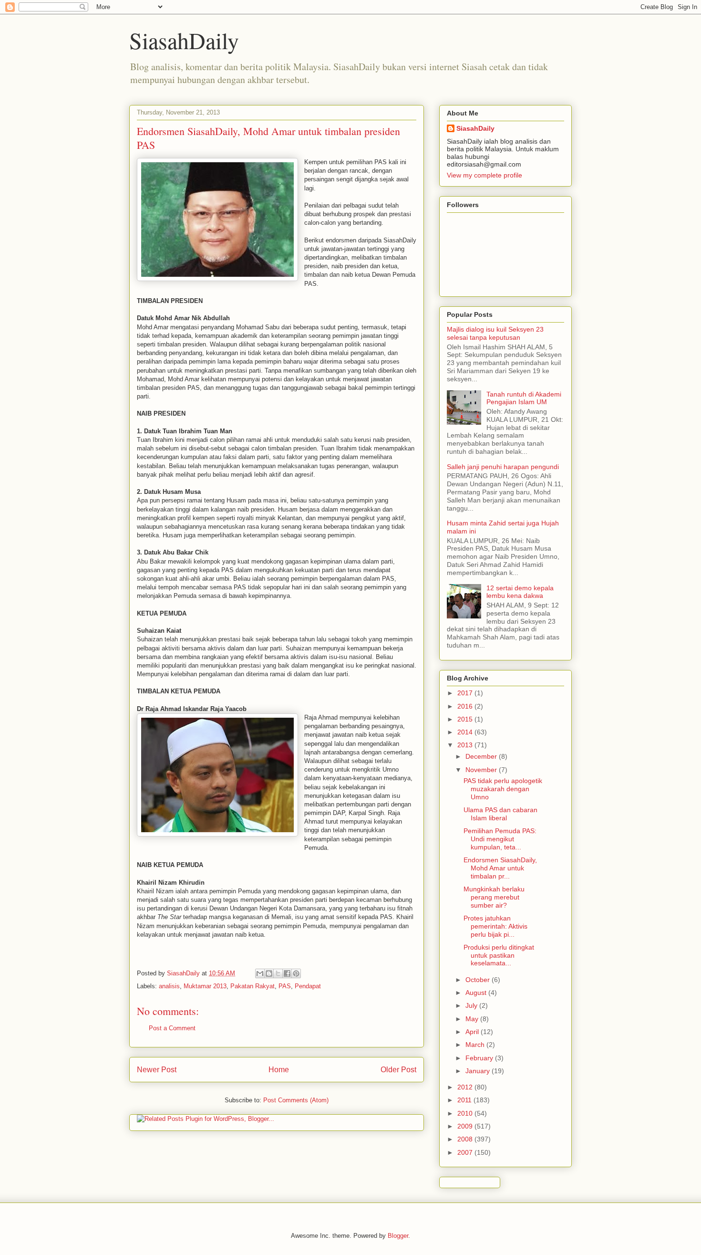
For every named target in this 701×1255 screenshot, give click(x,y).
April (473, 1031)
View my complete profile (484, 175)
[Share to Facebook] (287, 973)
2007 (465, 1152)
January (478, 1071)
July (472, 1005)
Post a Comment (172, 1028)
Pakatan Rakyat (252, 986)
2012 (465, 1087)
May (472, 1019)
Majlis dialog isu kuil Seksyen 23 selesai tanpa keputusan (495, 333)
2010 (465, 1113)
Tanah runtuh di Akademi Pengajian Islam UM (523, 398)
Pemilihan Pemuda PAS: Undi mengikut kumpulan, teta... (500, 839)
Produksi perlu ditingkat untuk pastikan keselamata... (499, 955)
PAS (284, 986)
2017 (465, 693)
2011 (465, 1100)
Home (278, 1070)
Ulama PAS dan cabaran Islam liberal (500, 814)
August (476, 992)
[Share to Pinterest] (296, 973)
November (482, 770)
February (480, 1058)
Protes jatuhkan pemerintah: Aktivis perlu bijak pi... (495, 926)
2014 (465, 732)
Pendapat (308, 986)
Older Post (398, 1070)
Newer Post (156, 1070)
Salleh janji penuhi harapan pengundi (503, 467)
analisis (169, 986)
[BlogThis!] (269, 973)
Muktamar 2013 (205, 986)
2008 (465, 1139)
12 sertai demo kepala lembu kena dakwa (520, 592)
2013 (465, 745)
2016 (465, 706)
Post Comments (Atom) (296, 1100)
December (482, 756)
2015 (465, 719)
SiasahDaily (184, 40)
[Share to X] (278, 973)
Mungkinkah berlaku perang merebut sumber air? (494, 897)
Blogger (398, 1235)
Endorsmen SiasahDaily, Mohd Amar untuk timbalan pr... (500, 868)
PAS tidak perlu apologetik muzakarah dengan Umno (503, 789)
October (478, 979)
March (475, 1044)
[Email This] (260, 973)
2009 (465, 1126)
